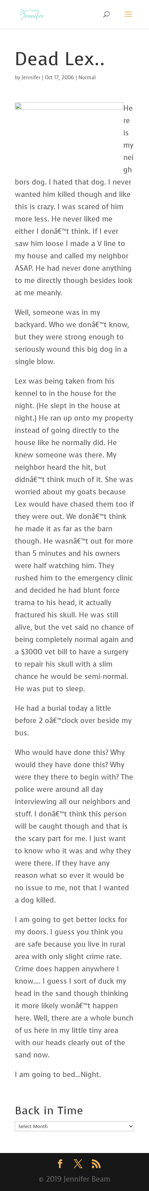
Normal (87, 77)
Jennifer (31, 77)
